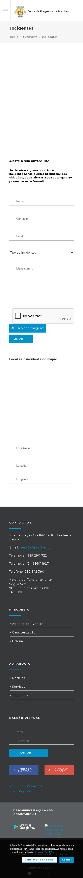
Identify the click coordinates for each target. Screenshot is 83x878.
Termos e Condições (44, 852)
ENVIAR (18, 338)
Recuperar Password (25, 786)
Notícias (18, 678)
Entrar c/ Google (60, 770)
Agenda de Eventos (27, 624)
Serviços (18, 686)
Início (14, 36)
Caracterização (23, 632)
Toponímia (19, 695)
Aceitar (67, 859)
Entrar (25, 752)
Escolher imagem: (29, 328)
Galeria (17, 641)
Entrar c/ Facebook (24, 770)
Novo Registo (20, 791)
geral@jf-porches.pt (35, 547)
